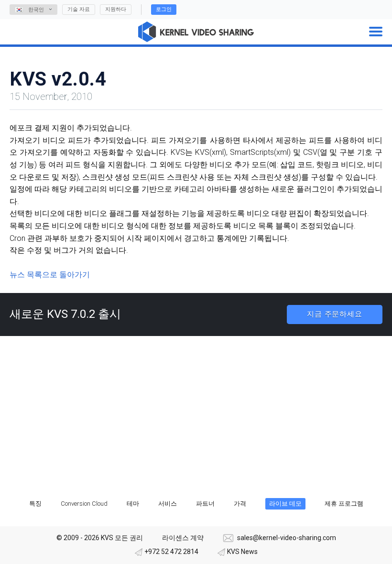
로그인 (164, 9)
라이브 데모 (285, 503)
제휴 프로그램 (344, 503)
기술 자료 (78, 9)
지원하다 (115, 9)
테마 (133, 503)
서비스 (167, 503)
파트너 (205, 503)
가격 (240, 503)
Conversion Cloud (84, 503)
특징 (35, 503)
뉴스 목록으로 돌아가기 (50, 274)
